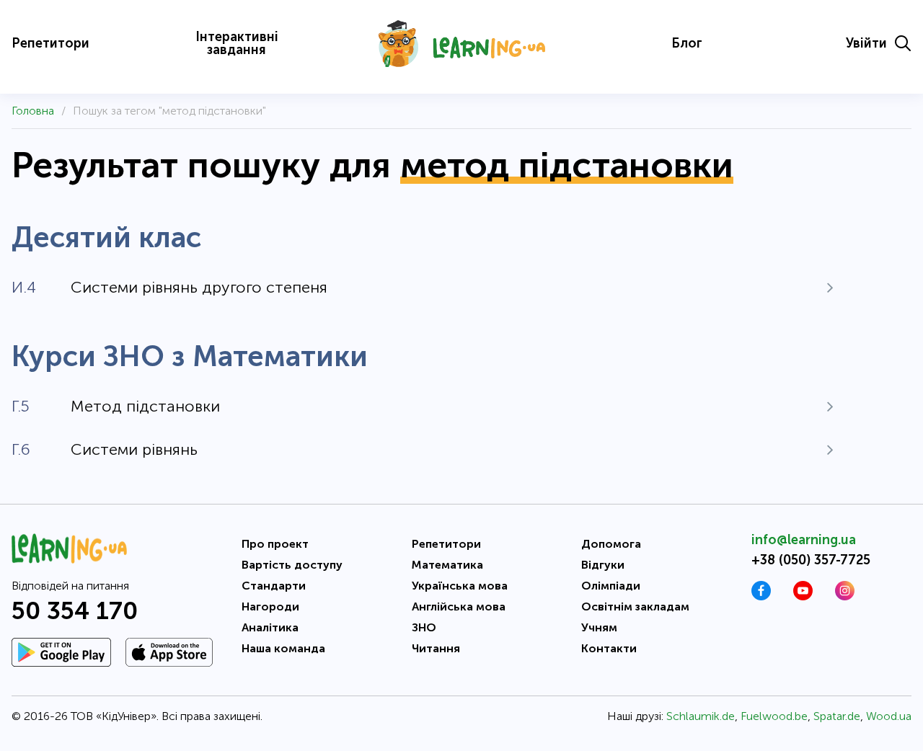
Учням (599, 627)
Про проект (275, 544)
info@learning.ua (803, 539)
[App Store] (169, 652)
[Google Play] (61, 652)
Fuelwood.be (774, 716)
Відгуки (602, 565)
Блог (686, 43)
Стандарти (274, 585)
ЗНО (424, 627)
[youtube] (803, 596)
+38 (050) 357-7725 (810, 560)
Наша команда (283, 648)
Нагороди (270, 606)
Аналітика (270, 627)
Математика (447, 565)
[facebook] (761, 596)
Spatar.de (836, 716)
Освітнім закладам (635, 606)
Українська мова (460, 585)
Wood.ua (888, 716)
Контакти (609, 648)
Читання (436, 648)
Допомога (611, 544)
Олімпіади (610, 585)
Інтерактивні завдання (236, 43)
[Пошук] (902, 43)
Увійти (866, 43)
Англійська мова (458, 606)
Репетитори (50, 43)
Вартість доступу (292, 565)
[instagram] (844, 596)
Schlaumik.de (700, 716)
